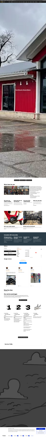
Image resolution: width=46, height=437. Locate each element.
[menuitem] (9, 2)
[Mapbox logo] (31, 257)
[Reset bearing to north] (41, 257)
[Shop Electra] (5, 0)
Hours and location (22, 180)
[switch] (18, 435)
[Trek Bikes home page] (2, 0)
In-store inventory (29, 180)
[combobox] (42, 2)
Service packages (16, 180)
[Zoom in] (41, 255)
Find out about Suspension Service (23, 337)
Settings (32, 435)
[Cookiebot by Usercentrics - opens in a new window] (4, 435)
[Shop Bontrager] (9, 0)
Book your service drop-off (6, 205)
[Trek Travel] (13, 0)
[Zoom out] (41, 256)
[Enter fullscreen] (41, 249)
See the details (34, 205)
